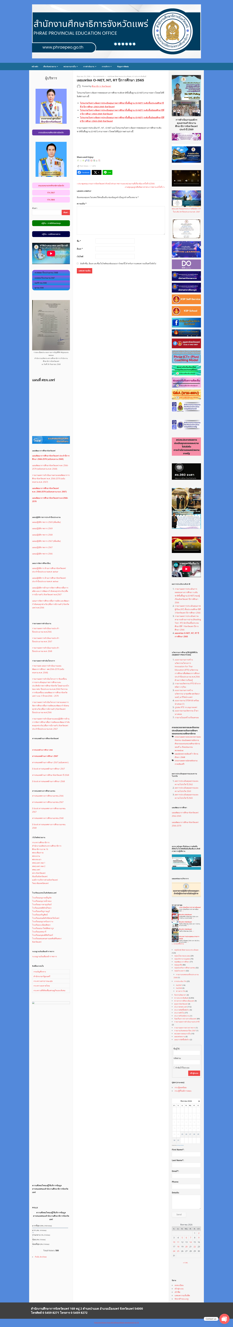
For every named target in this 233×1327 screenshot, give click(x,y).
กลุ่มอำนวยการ (179, 971)
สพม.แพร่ (36, 869)
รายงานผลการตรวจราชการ (184, 1027)
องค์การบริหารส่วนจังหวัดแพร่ (45, 879)
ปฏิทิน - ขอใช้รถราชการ (51, 234)
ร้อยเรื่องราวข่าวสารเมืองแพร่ (185, 1019)
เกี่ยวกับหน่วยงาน (49, 66)
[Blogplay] (97, 160)
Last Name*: (178, 1160)
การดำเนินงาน (88, 66)
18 (178, 1246)
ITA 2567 (51, 192)
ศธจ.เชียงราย (37, 852)
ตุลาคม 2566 (39, 288)
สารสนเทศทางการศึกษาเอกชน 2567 (47, 802)
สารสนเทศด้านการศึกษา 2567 (45, 756)
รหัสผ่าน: (177, 1058)
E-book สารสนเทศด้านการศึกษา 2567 (48, 768)
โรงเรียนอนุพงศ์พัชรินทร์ (42, 935)
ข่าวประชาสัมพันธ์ (139, 76)
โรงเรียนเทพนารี (39, 931)
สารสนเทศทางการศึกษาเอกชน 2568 (47, 818)
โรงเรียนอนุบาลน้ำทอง (41, 901)
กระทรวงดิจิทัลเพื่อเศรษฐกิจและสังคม (49, 990)
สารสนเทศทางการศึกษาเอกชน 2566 (47, 795)
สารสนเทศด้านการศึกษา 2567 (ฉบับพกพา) (50, 762)
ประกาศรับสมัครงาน (182, 1016)
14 (190, 1242)
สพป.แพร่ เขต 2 (38, 866)
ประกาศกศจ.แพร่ (180, 1007)
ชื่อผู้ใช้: (176, 1048)
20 (186, 1246)
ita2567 (179, 985)
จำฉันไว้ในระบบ (182, 1067)
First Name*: (178, 1149)
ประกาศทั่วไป (179, 1013)
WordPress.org (181, 1298)
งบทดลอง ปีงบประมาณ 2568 (46, 272)
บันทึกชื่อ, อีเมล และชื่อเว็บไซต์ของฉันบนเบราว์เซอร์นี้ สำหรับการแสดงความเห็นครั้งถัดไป (118, 263)
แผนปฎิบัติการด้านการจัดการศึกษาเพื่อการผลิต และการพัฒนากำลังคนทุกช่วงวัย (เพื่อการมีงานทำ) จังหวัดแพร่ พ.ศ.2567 (50, 591)
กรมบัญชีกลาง (39, 971)
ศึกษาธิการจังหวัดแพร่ (185, 914)
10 (174, 1242)
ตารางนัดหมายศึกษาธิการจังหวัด (51, 132)
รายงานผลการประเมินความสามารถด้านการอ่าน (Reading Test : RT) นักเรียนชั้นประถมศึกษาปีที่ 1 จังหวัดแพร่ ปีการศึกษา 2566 (188, 623)
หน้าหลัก (35, 66)
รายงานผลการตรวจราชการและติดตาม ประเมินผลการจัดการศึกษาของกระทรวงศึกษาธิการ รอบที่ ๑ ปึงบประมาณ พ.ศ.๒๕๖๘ (188, 743)
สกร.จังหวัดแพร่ (39, 873)
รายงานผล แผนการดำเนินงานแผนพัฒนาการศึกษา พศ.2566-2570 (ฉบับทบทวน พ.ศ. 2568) (48, 669)
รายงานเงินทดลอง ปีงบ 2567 (185, 1030)
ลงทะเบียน (179, 1285)
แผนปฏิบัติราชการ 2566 (42, 553)
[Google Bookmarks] (94, 160)
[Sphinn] (83, 160)
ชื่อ (79, 241)
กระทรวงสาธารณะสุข (43, 981)
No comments (98, 76)
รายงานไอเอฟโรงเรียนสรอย (187, 717)
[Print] (78, 160)
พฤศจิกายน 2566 (41, 283)
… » (183, 911)
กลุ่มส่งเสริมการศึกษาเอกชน (184, 968)
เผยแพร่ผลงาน (179, 1036)
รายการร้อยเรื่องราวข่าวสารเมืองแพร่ (190, 907)
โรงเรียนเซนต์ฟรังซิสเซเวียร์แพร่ (45, 918)
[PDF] (99, 160)
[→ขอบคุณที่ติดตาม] (178, 944)
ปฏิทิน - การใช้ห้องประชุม (51, 223)
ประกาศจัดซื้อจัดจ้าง (181, 1010)
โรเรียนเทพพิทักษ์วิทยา (42, 908)
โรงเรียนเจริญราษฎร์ (41, 911)
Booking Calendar (180, 1145)
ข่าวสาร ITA (180, 991)
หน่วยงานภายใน (69, 66)
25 (178, 1251)
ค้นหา (34, 208)
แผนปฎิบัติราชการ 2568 (42, 534)
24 (174, 1251)
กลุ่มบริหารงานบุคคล (182, 959)
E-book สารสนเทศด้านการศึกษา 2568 (48, 781)
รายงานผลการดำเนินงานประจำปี (186, 1022)
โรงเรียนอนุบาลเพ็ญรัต (41, 897)
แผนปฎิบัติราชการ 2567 (42, 547)
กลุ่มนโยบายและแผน (182, 956)
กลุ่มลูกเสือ (178, 965)
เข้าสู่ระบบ (194, 1073)
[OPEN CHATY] (224, 1319)
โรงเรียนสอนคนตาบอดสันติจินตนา (47, 938)
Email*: (175, 1171)
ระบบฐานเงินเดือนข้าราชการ (44, 956)
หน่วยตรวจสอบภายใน (182, 1033)
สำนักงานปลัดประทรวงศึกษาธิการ (46, 845)
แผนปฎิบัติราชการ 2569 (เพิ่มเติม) (46, 522)
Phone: (175, 1181)
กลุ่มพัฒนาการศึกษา (181, 962)
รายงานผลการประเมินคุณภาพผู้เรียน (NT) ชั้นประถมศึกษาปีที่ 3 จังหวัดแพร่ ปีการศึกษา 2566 (188, 609)
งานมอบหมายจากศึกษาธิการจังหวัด (51, 185)
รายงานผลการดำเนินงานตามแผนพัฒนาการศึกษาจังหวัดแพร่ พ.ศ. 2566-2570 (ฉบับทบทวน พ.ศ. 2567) (51, 478)
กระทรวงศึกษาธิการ (41, 842)
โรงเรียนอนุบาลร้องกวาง (42, 921)
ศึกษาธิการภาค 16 (40, 849)
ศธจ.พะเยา (36, 859)
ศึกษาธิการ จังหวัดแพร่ (101, 86)
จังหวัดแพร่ (37, 942)
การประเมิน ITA (180, 981)
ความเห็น (82, 203)
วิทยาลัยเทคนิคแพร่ (40, 883)
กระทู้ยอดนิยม (181, 1087)
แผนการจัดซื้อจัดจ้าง (182, 1039)
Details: (175, 1192)
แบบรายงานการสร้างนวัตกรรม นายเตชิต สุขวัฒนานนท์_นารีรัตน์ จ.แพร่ (187, 693)
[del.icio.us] (86, 160)
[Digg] (81, 160)
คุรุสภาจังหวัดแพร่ (181, 1004)
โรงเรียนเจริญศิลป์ (40, 914)
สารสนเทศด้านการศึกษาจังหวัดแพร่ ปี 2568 (50, 775)
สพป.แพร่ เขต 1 (38, 862)
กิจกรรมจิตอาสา (180, 995)
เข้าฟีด (177, 1292)
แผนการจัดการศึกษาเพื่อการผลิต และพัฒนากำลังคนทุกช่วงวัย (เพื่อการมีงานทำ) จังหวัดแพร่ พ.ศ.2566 (50, 604)
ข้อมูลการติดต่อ (123, 66)
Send (179, 1214)
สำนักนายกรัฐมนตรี (41, 976)
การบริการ (106, 66)
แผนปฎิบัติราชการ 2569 (42, 528)
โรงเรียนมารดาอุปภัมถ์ (42, 904)
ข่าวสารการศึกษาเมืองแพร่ (184, 1001)
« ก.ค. (185, 1262)
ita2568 (179, 988)
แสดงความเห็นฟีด (182, 1295)
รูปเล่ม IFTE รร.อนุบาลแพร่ (186, 707)
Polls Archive (41, 1256)
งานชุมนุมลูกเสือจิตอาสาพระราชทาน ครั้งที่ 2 (144, 187)
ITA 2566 (51, 199)
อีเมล (80, 248)
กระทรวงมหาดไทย (41, 985)
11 (178, 1242)
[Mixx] (91, 160)
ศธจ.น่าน (36, 856)
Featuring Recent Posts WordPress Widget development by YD (116, 1322)
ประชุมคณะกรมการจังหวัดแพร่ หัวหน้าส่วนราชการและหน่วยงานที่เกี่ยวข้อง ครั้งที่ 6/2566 (116, 183)
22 (195, 1246)
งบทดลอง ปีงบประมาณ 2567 (45, 278)
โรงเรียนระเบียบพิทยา (41, 925)
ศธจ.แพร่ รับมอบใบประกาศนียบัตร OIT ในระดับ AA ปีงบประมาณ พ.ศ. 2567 (186, 210)
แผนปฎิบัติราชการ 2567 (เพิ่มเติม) (46, 541)
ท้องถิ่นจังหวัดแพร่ (40, 876)
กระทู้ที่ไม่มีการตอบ (183, 1091)
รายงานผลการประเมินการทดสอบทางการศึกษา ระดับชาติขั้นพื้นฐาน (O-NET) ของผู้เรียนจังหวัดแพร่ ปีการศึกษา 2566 (187, 596)
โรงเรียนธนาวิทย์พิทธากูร (43, 928)
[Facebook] (89, 160)
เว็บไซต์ (80, 256)
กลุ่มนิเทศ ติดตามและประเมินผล (119, 76)
